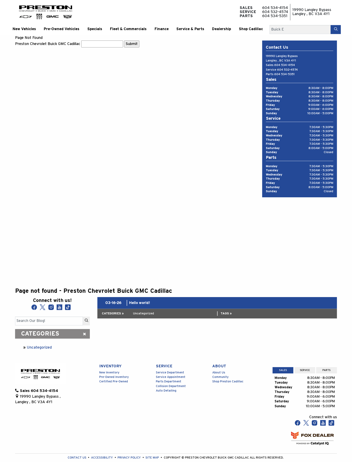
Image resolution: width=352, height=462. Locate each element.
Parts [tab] (326, 370)
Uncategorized (39, 347)
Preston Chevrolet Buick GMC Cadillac (47, 44)
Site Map (152, 457)
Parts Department (168, 381)
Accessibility (102, 457)
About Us (218, 372)
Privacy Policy (130, 457)
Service (164, 366)
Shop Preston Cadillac (227, 381)
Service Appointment (170, 377)
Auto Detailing (166, 390)
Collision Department (171, 386)
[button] (24, 29)
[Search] (336, 29)
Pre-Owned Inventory (114, 377)
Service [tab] (305, 370)
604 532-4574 (287, 69)
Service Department (170, 372)
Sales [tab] (283, 370)
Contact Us (77, 457)
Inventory (110, 366)
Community (220, 377)
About (219, 366)
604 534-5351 (284, 74)
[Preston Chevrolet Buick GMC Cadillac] (45, 12)
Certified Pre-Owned (113, 381)
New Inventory (109, 372)
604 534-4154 (284, 65)
